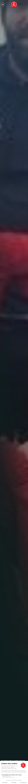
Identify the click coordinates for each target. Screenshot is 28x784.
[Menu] (3, 4)
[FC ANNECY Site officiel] (14, 4)
